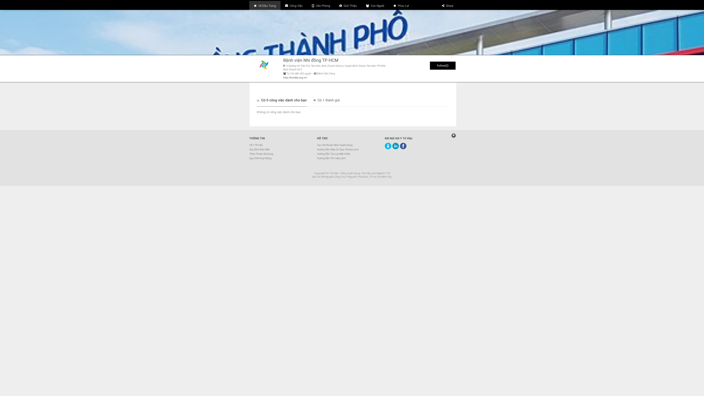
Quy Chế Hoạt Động (260, 158)
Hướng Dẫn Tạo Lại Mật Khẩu (333, 153)
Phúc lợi (403, 6)
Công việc (296, 6)
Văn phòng (322, 6)
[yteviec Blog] (388, 146)
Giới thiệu (350, 6)
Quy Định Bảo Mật (259, 149)
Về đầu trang (267, 6)
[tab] (282, 100)
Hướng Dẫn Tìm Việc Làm (331, 158)
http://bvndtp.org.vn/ (295, 77)
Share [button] (449, 6)
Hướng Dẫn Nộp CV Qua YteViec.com (338, 149)
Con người (377, 6)
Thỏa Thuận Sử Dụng (261, 153)
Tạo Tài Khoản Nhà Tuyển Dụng (335, 145)
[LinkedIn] (395, 146)
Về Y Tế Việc (256, 145)
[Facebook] (403, 146)
